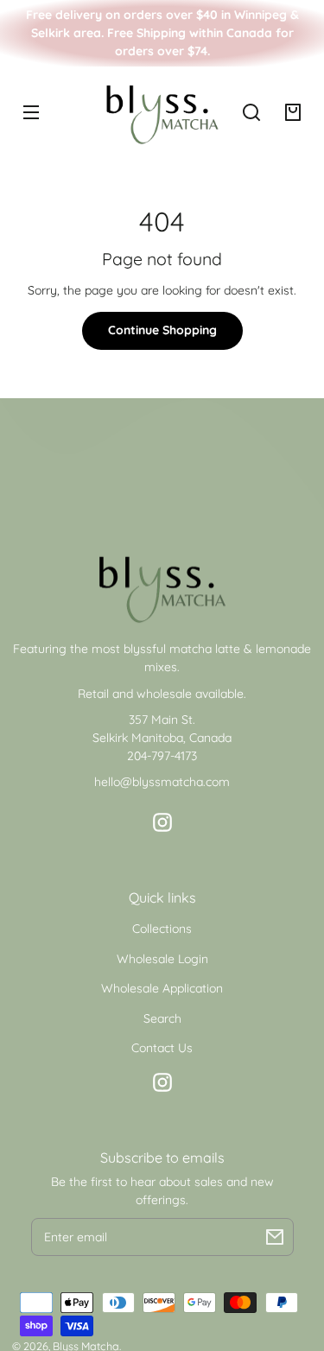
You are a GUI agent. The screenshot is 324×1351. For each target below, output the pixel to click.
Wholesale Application (162, 988)
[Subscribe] (275, 1237)
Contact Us (162, 1048)
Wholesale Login (162, 959)
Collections (162, 928)
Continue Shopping (162, 330)
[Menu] (31, 112)
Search (162, 1018)
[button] (251, 112)
